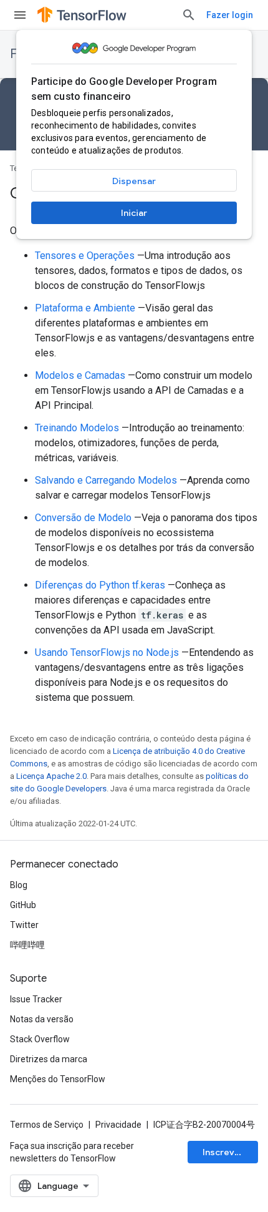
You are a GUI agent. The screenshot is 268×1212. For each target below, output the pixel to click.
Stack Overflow (40, 1039)
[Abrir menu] (19, 15)
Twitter (24, 925)
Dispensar (134, 181)
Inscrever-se (230, 1152)
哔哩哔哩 (27, 945)
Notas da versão (42, 1019)
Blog (18, 885)
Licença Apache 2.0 (51, 776)
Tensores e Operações (85, 255)
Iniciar (134, 212)
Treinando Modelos (77, 428)
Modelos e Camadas (80, 375)
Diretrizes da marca (48, 1059)
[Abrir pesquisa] (188, 14)
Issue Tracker (36, 999)
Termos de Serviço (47, 1125)
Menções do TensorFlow (57, 1079)
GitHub (23, 905)
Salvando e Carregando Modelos (106, 480)
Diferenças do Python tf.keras (100, 585)
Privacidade (118, 1125)
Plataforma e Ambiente (85, 308)
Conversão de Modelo (83, 518)
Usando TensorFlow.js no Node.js (107, 652)
